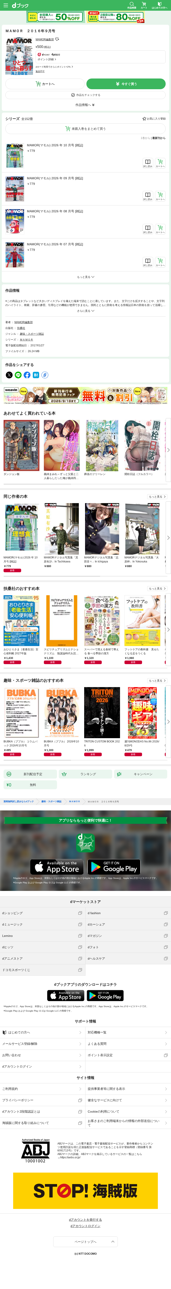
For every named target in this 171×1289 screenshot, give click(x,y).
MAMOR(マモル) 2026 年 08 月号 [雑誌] (55, 211)
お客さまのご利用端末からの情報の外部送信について (123, 1123)
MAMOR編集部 (45, 39)
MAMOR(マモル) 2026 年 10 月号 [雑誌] (55, 145)
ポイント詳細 (46, 59)
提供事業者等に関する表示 (106, 1089)
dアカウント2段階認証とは (21, 1111)
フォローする (57, 39)
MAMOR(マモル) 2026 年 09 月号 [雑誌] (55, 178)
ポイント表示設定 (100, 1055)
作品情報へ (83, 105)
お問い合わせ (11, 1055)
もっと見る (155, 496)
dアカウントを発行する (85, 1219)
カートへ (48, 84)
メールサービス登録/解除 (19, 1043)
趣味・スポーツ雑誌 (32, 333)
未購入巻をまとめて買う (89, 128)
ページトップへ (85, 1242)
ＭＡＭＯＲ (26, 339)
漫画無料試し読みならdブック (19, 801)
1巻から (145, 138)
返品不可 (40, 71)
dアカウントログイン (17, 1066)
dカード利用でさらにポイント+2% (53, 67)
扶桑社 (21, 328)
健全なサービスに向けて (105, 1100)
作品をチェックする (88, 95)
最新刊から (159, 138)
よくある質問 (97, 1043)
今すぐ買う (129, 84)
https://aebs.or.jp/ (70, 1157)
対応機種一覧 (97, 1032)
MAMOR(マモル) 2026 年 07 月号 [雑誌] (55, 244)
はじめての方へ (19, 1032)
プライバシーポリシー (17, 1100)
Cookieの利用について (103, 1111)
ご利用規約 (10, 1089)
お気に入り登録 (156, 118)
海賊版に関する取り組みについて (25, 1123)
